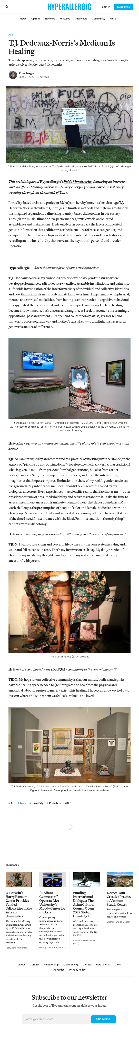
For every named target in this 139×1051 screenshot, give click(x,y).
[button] (113, 18)
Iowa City (37, 803)
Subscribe (123, 6)
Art (10, 34)
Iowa (23, 803)
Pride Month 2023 (60, 803)
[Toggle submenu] (117, 18)
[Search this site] (7, 6)
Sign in (106, 6)
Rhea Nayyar (27, 73)
